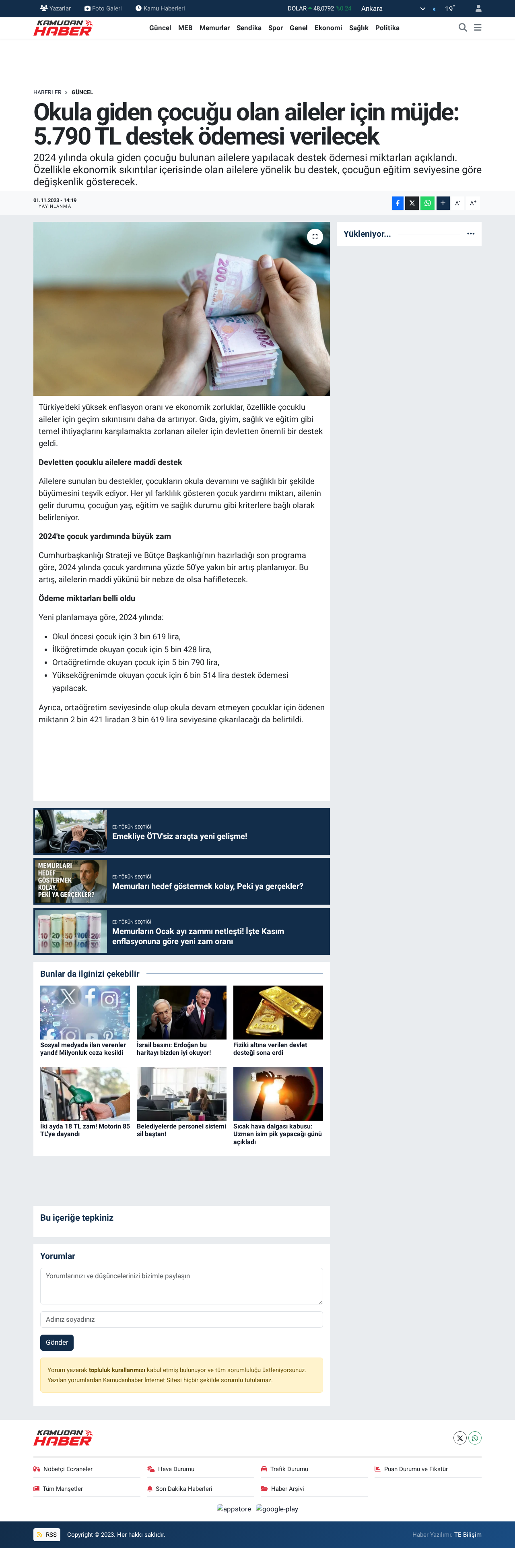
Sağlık (359, 28)
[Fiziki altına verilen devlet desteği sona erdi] (278, 1012)
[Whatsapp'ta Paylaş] (427, 203)
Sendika (249, 28)
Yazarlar (60, 8)
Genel (299, 28)
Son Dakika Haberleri (184, 1488)
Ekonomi (328, 28)
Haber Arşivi (287, 1488)
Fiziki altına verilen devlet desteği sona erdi (270, 1048)
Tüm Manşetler (63, 1488)
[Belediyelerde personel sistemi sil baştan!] (182, 1093)
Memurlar (215, 28)
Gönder (57, 1342)
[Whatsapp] (475, 1438)
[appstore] (235, 1509)
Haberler (47, 92)
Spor (275, 28)
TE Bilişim (468, 1534)
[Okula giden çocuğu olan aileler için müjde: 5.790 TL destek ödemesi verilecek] (181, 309)
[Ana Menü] (478, 28)
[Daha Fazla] (443, 203)
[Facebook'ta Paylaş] (398, 203)
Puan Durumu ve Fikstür (416, 1469)
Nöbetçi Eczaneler (68, 1469)
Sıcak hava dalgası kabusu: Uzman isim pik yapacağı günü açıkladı (277, 1133)
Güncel (160, 28)
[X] (460, 1438)
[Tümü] (471, 233)
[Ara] (463, 28)
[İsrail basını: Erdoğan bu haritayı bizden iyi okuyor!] (182, 1012)
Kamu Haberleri (164, 8)
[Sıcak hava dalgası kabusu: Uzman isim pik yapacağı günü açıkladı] (278, 1093)
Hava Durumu (176, 1469)
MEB (185, 28)
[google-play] (277, 1509)
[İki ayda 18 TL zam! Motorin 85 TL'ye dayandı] (85, 1093)
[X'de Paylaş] (412, 203)
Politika (387, 28)
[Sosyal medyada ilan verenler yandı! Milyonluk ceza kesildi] (85, 1012)
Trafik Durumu (289, 1469)
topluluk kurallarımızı (118, 1370)
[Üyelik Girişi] (475, 8)
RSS (50, 1534)
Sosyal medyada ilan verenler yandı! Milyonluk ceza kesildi (83, 1048)
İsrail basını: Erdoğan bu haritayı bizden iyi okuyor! (174, 1048)
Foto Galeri (107, 8)
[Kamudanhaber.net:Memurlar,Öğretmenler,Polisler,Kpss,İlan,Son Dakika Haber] (63, 27)
